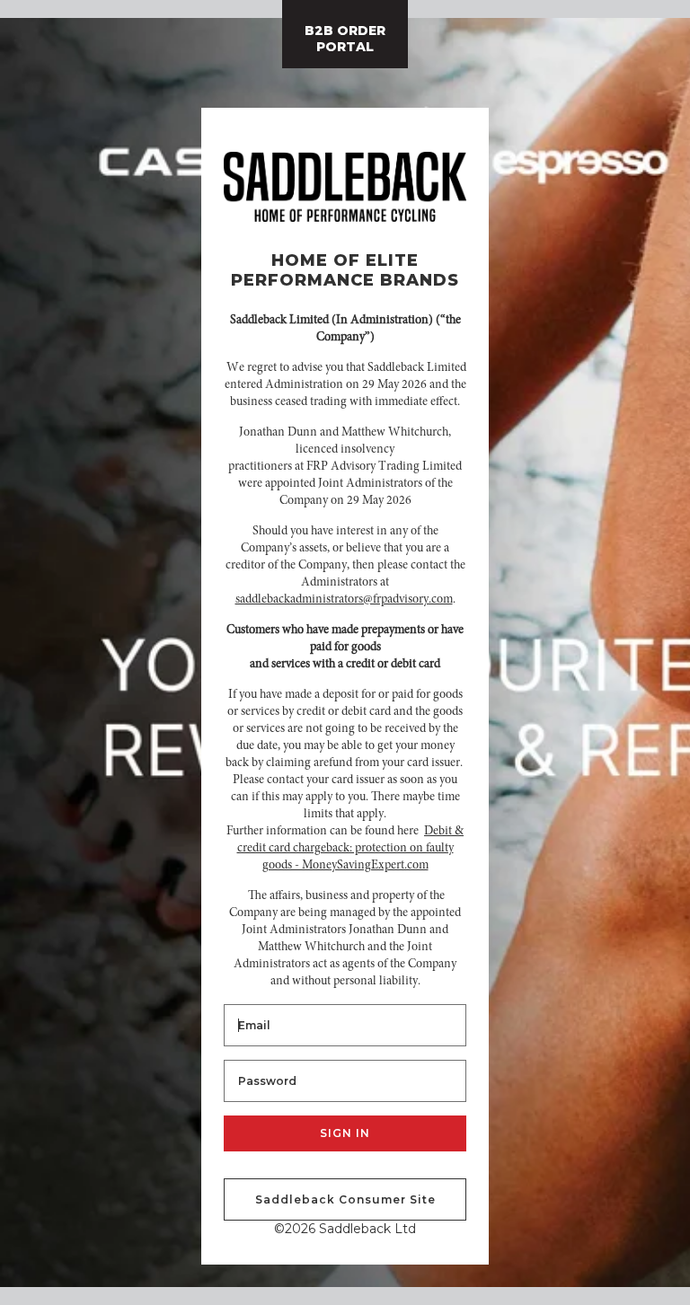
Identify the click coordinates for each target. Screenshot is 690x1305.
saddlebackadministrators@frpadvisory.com (344, 600)
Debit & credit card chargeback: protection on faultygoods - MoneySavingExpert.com (350, 848)
